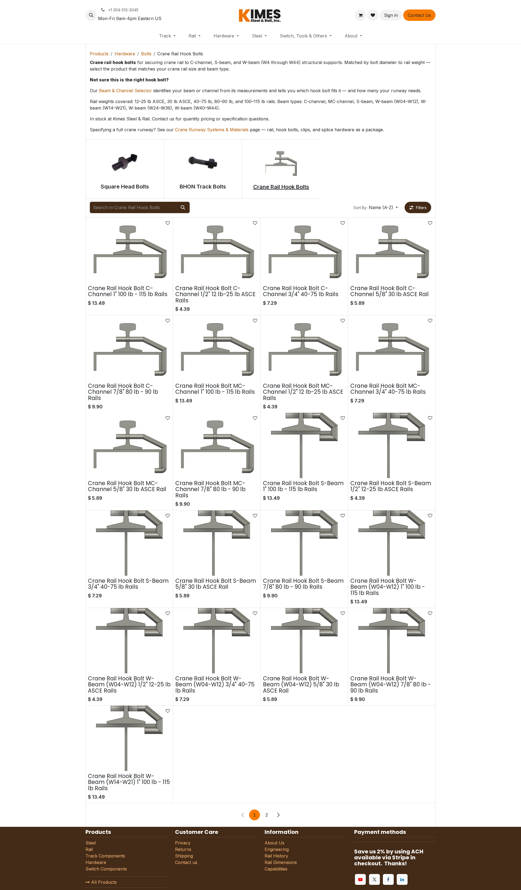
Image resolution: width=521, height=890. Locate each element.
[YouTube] (360, 879)
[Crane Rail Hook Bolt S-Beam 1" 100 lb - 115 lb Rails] (304, 445)
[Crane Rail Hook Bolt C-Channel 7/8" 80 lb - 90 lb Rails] (129, 348)
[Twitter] (374, 879)
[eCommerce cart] (360, 15)
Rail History (276, 856)
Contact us (186, 862)
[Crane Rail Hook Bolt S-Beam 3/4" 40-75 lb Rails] (129, 543)
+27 (340, 472)
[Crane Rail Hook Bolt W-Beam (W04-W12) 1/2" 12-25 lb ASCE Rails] (129, 640)
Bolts (146, 53)
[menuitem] (167, 35)
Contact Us (419, 15)
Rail (89, 849)
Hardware (125, 53)
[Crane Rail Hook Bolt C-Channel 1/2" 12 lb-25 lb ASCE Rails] (216, 250)
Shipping (184, 856)
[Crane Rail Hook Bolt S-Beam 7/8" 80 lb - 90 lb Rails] (304, 543)
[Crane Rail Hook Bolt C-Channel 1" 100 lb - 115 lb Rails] (129, 250)
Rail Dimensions (281, 862)
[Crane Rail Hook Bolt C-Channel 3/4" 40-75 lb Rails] (304, 250)
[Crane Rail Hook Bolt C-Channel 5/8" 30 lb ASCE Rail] (391, 250)
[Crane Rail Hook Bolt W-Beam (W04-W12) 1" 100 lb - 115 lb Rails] (391, 543)
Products (99, 53)
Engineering (277, 849)
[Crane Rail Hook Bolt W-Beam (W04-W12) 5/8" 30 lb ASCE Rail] (304, 640)
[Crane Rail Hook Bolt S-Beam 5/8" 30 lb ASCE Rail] (216, 543)
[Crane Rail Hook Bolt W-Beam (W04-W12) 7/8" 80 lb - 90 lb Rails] (391, 640)
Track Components (105, 856)
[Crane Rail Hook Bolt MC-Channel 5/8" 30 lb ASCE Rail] (129, 445)
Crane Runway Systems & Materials (212, 129)
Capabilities (276, 869)
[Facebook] (388, 879)
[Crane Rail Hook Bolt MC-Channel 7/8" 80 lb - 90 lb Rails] (216, 445)
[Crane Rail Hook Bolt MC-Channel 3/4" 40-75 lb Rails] (391, 348)
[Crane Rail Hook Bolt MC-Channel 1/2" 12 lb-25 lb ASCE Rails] (304, 348)
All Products (103, 882)
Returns (183, 849)
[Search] (183, 207)
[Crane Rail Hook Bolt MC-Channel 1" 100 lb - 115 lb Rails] (216, 348)
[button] (91, 15)
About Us (274, 843)
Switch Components (106, 869)
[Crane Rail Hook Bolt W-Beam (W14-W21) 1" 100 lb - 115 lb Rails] (129, 738)
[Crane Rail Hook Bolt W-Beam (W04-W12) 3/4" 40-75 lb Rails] (216, 640)
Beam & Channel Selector (125, 90)
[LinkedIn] (402, 879)
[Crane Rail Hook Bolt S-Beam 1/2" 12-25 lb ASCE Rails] (391, 445)
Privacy (182, 843)
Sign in (391, 15)
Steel (90, 843)
